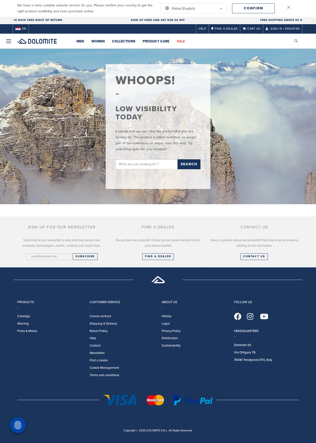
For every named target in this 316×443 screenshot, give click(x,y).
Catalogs (23, 316)
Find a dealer (99, 360)
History (166, 316)
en (24, 28)
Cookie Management (104, 368)
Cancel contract (100, 316)
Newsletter (97, 353)
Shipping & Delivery (103, 324)
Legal (166, 324)
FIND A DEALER (158, 256)
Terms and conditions (104, 375)
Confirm (253, 8)
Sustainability (171, 346)
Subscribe (85, 256)
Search (189, 164)
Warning (23, 324)
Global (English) (183, 8)
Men (80, 41)
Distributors (170, 338)
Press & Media (27, 331)
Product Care (156, 41)
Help (203, 28)
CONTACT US (254, 256)
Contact (95, 346)
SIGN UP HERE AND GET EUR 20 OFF (158, 20)
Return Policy (99, 331)
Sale (181, 41)
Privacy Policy (171, 331)
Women (98, 41)
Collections (123, 41)
